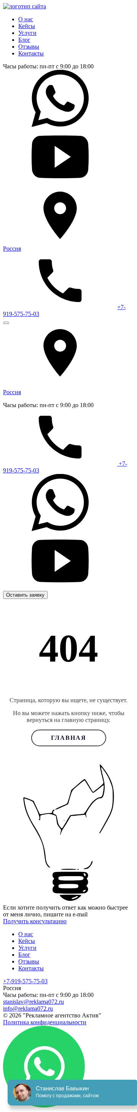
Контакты (31, 53)
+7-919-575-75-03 (25, 981)
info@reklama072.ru (28, 1008)
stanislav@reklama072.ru (33, 1001)
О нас (25, 19)
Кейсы (26, 26)
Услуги (27, 33)
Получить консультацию (35, 921)
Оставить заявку (25, 595)
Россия (12, 248)
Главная (68, 737)
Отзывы (28, 46)
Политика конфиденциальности (44, 1022)
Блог (24, 39)
